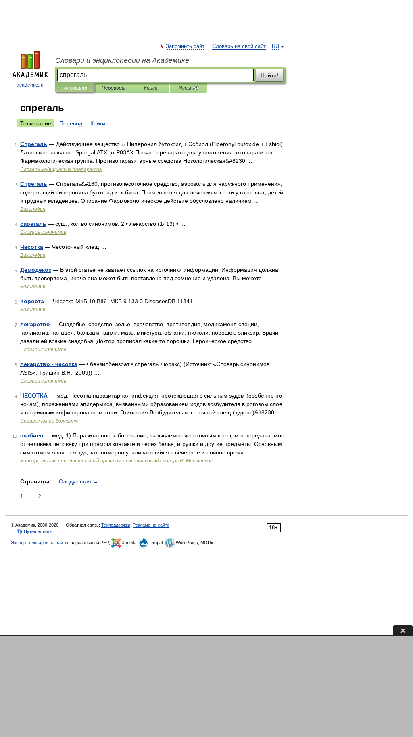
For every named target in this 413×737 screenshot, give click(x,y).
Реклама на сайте (151, 525)
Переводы (113, 88)
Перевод (70, 123)
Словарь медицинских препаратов (61, 169)
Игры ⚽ (188, 88)
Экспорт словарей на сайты (39, 542)
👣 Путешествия (34, 531)
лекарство (35, 324)
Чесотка (31, 247)
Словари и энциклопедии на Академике (122, 60)
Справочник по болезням (49, 421)
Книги (151, 88)
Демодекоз (35, 269)
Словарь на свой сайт (239, 46)
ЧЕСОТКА (34, 395)
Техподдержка (115, 525)
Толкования (74, 88)
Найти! (269, 75)
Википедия (32, 209)
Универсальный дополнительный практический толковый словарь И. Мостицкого (117, 461)
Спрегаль (33, 144)
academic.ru (30, 85)
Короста (32, 301)
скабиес (31, 435)
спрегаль (33, 224)
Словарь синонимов (43, 232)
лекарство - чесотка (48, 364)
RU (275, 46)
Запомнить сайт (185, 46)
